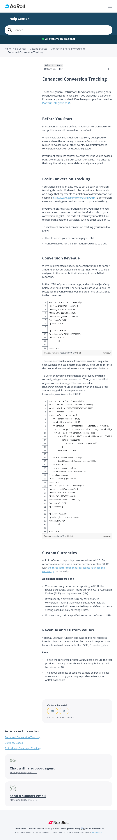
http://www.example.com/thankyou (73, 197)
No (64, 711)
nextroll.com (97, 832)
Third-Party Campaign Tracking (23, 748)
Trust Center (19, 828)
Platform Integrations (54, 103)
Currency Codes (14, 743)
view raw (107, 353)
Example (48, 536)
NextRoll (58, 822)
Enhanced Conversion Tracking (25, 52)
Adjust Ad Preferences (93, 828)
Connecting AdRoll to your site (68, 48)
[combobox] (58, 30)
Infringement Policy (70, 828)
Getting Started (38, 48)
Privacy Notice (52, 828)
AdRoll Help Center (15, 48)
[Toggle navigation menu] (110, 6)
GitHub (78, 353)
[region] (77, 325)
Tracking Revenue (52, 353)
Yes (52, 711)
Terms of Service (35, 828)
